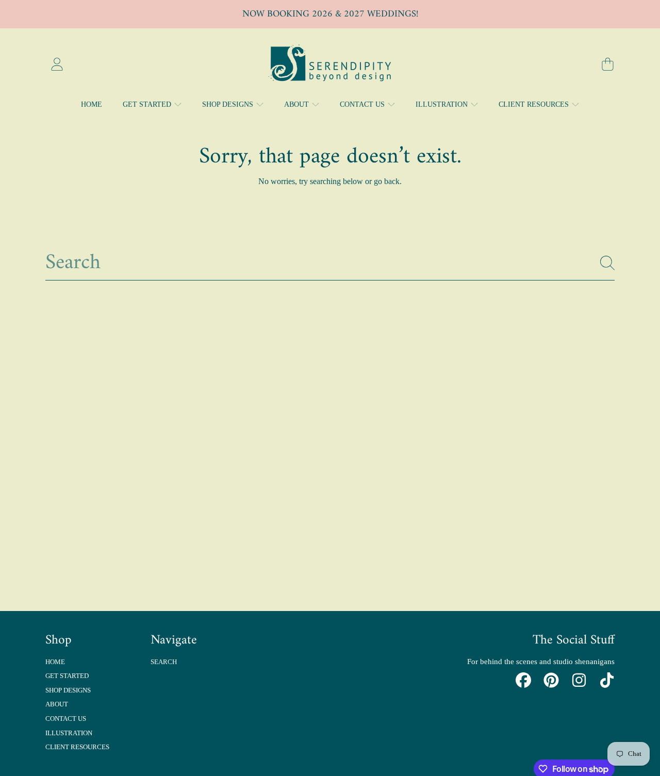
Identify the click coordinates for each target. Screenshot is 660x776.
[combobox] (330, 262)
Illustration (443, 104)
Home (55, 662)
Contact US (363, 104)
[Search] (607, 263)
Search (164, 662)
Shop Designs (228, 104)
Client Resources (535, 104)
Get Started (148, 104)
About (297, 104)
